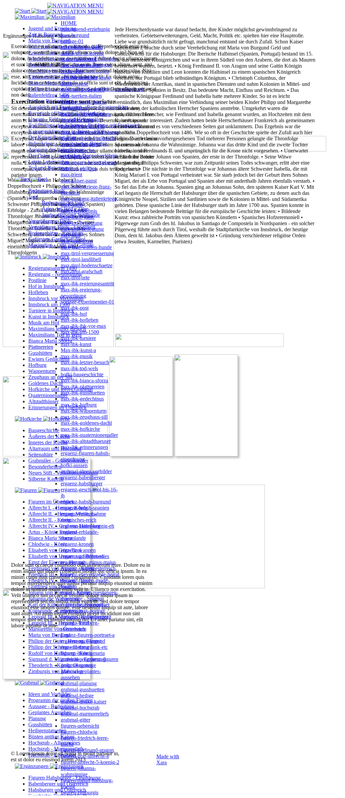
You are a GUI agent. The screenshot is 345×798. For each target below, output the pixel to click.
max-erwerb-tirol (78, 59)
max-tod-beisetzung (81, 223)
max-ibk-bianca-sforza (84, 380)
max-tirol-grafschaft (81, 271)
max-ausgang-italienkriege (89, 199)
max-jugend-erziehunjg (85, 29)
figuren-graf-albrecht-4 (85, 756)
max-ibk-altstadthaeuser (86, 441)
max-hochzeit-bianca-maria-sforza (83, 105)
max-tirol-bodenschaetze (87, 265)
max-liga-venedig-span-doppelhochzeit (86, 117)
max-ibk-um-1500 (80, 332)
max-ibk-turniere (78, 338)
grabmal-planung (79, 683)
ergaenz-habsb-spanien (85, 508)
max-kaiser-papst (79, 180)
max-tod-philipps (79, 168)
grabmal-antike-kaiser (83, 701)
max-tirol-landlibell (81, 259)
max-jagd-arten (77, 241)
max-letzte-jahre (78, 217)
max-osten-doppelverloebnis (79, 208)
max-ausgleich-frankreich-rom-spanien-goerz (88, 141)
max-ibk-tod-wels (79, 368)
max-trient (71, 174)
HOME (69, 23)
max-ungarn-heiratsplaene (88, 162)
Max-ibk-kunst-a (78, 350)
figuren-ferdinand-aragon (87, 750)
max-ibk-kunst (76, 344)
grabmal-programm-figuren (89, 659)
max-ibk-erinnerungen (84, 447)
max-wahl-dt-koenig (82, 53)
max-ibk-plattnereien (82, 386)
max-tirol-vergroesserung (87, 253)
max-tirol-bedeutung (82, 229)
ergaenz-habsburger (81, 483)
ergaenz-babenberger (83, 477)
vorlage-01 (72, 41)
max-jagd (71, 235)
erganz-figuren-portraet (85, 605)
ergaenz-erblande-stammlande (80, 535)
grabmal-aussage (78, 665)
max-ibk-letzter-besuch (85, 362)
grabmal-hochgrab (80, 707)
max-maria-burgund (82, 47)
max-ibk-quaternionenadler (89, 435)
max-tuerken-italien (81, 96)
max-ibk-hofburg (79, 405)
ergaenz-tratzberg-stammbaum (80, 626)
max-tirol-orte (75, 277)
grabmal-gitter (75, 720)
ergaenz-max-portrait (83, 611)
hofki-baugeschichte (82, 374)
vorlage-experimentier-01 (87, 302)
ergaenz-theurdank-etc (84, 647)
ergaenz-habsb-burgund (86, 502)
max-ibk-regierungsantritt (87, 283)
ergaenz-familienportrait (86, 617)
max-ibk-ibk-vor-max (83, 326)
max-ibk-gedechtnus (82, 399)
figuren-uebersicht (80, 726)
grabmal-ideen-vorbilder (86, 471)
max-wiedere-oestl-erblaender (81, 68)
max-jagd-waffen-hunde (86, 247)
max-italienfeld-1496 (83, 126)
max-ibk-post (75, 308)
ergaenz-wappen (78, 550)
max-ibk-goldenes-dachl (86, 423)
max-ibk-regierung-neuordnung (81, 293)
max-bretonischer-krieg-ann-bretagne (86, 80)
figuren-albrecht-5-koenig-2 (90, 762)
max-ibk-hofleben (79, 320)
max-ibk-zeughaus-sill (84, 417)
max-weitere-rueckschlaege (90, 132)
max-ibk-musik (77, 356)
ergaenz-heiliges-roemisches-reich (79, 517)
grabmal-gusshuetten (82, 689)
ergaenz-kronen (77, 544)
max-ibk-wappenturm (83, 411)
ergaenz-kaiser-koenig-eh (87, 526)
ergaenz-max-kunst (81, 641)
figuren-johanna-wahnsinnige (78, 771)
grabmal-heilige (77, 695)
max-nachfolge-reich (82, 90)
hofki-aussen (74, 465)
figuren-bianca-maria (83, 653)
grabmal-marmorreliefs (85, 714)
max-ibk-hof (74, 314)
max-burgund (75, 35)
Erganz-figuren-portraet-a (88, 635)
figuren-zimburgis (79, 792)
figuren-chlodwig (79, 732)
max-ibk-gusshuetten (83, 392)
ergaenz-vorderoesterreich (88, 568)
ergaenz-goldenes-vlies (85, 556)
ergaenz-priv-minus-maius (88, 562)
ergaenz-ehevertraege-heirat (90, 574)
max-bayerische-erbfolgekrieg (78, 153)
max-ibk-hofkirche (80, 429)
